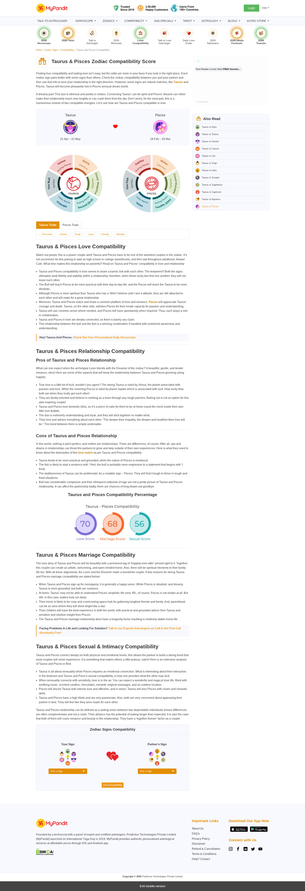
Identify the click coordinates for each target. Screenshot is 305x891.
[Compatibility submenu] (146, 21)
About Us (198, 828)
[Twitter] (253, 849)
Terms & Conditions (204, 853)
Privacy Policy (201, 838)
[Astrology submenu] (220, 21)
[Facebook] (238, 849)
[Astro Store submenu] (268, 21)
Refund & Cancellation (206, 848)
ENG (264, 8)
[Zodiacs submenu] (117, 21)
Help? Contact (201, 859)
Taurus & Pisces (210, 206)
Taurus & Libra (209, 170)
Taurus (178, 82)
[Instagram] (231, 849)
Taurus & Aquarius (211, 199)
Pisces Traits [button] (70, 224)
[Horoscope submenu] (95, 21)
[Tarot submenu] (194, 21)
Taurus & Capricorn (211, 192)
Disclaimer (198, 843)
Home (39, 50)
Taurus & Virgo (209, 163)
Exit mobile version (152, 886)
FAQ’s (196, 833)
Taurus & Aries (209, 127)
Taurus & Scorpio (210, 177)
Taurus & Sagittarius (212, 184)
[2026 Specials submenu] (175, 21)
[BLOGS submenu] (239, 21)
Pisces (153, 301)
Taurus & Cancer (210, 148)
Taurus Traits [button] (47, 224)
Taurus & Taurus (210, 134)
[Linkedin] (245, 849)
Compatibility (67, 50)
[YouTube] (260, 849)
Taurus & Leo (208, 156)
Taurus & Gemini (210, 141)
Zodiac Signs (51, 50)
